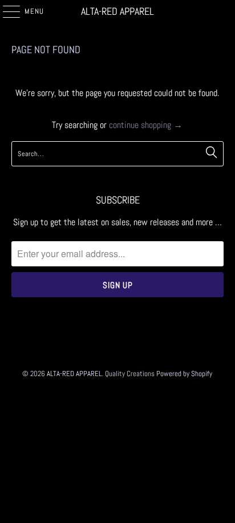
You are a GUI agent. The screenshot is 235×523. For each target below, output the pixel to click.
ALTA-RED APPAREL (117, 11)
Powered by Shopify (184, 373)
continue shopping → (146, 125)
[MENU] (5, 11)
